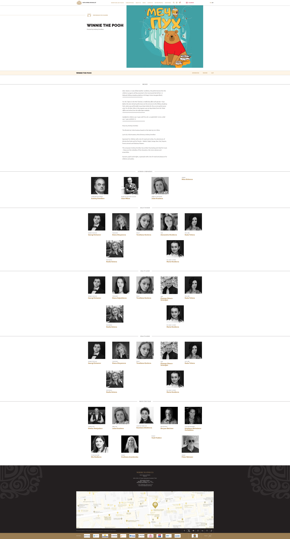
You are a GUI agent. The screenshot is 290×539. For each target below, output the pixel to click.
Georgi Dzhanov (94, 235)
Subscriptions (130, 2)
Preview (205, 72)
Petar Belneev (187, 457)
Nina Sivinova (187, 179)
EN (212, 2)
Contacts (150, 2)
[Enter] (177, 3)
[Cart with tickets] (180, 3)
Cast (212, 72)
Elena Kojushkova (119, 298)
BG (210, 2)
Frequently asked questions (98, 530)
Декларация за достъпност (110, 530)
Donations (168, 2)
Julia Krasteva (157, 198)
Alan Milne (125, 198)
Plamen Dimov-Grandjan (167, 299)
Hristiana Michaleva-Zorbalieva (193, 429)
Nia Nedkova (96, 457)
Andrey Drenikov (98, 198)
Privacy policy (88, 530)
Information (195, 72)
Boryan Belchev (167, 428)
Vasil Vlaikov (156, 438)
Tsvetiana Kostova (143, 235)
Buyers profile (159, 2)
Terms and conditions (80, 530)
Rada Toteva (190, 235)
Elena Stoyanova (119, 235)
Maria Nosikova (173, 262)
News (144, 2)
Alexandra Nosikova (169, 235)
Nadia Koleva (111, 262)
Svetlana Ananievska (129, 457)
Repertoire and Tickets (117, 2)
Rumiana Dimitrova (144, 428)
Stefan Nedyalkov (95, 428)
